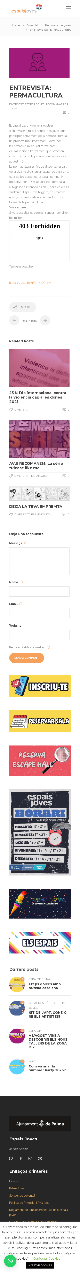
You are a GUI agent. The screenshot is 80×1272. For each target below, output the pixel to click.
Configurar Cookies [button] (46, 1258)
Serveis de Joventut (22, 1195)
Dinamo (14, 1181)
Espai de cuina (39, 979)
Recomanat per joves (58, 25)
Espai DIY (35, 1030)
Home (16, 25)
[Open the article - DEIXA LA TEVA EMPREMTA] (24, 493)
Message (16, 543)
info (32, 1061)
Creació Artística (42, 1002)
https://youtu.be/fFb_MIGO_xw (30, 282)
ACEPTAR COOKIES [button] (40, 1265)
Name (14, 582)
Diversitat (32, 25)
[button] (10, 1261)
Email (13, 604)
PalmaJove (16, 1188)
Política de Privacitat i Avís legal (29, 1202)
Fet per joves (34, 104)
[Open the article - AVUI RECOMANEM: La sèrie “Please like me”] (24, 439)
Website (15, 625)
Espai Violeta (41, 514)
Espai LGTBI (39, 475)
